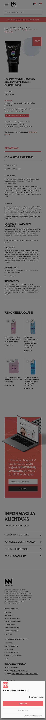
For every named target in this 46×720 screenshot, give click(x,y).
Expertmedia (37, 716)
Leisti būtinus (23, 711)
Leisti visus (23, 704)
